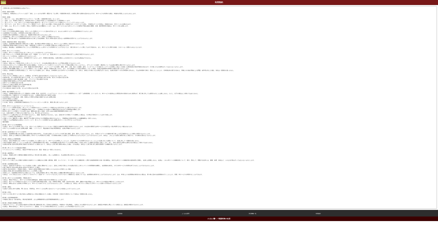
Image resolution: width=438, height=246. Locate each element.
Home (3, 2)
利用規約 (318, 213)
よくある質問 (185, 213)
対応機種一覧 (252, 213)
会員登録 (119, 213)
